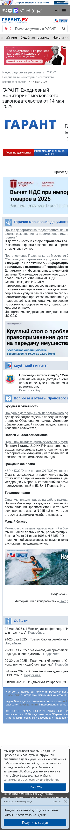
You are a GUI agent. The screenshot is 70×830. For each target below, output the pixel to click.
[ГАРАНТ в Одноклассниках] (33, 10)
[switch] (8, 28)
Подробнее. (36, 632)
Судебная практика (35, 37)
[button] (56, 10)
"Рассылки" (13, 694)
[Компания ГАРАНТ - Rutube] (39, 10)
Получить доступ (35, 822)
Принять (35, 787)
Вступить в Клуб (30, 390)
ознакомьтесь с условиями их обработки (31, 779)
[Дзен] (10, 11)
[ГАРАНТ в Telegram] (21, 10)
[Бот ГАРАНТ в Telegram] (27, 10)
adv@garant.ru (28, 704)
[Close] (65, 802)
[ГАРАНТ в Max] (15, 10)
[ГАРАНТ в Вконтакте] (4, 10)
